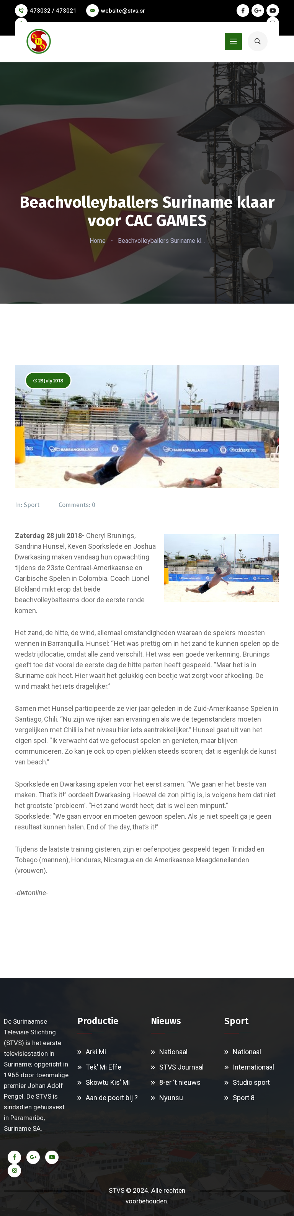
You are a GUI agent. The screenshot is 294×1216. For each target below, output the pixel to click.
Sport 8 (244, 1098)
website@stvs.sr (123, 10)
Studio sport (251, 1082)
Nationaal (173, 1052)
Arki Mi (96, 1052)
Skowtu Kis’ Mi (108, 1082)
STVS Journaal (181, 1067)
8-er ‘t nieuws (180, 1082)
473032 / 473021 (53, 10)
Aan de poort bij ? (112, 1098)
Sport (31, 505)
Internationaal (253, 1067)
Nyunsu (171, 1098)
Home (98, 240)
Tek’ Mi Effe (103, 1067)
